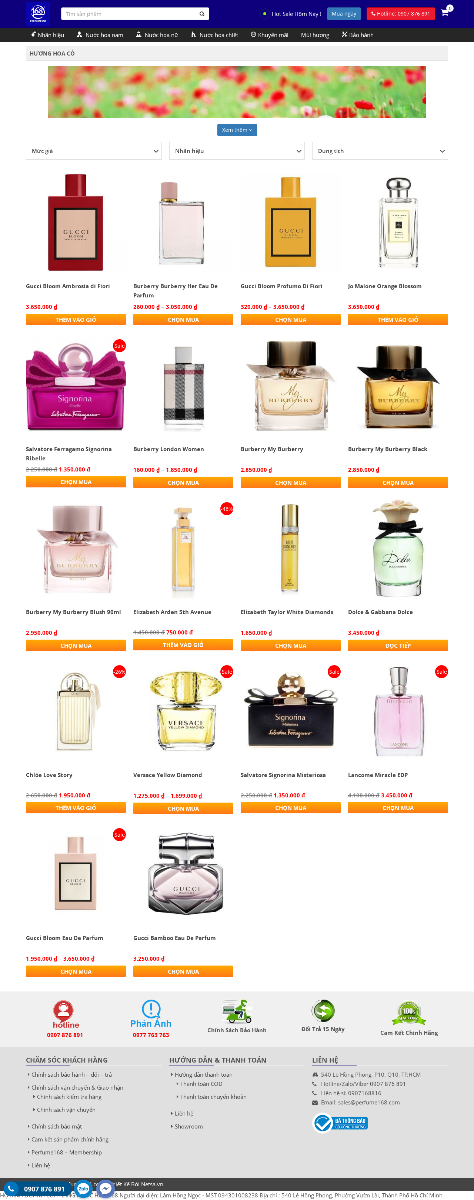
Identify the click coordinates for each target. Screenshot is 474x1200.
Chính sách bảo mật (56, 1126)
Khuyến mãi (273, 35)
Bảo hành (361, 35)
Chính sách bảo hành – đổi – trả (71, 1074)
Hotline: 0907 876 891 (402, 13)
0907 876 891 (65, 1035)
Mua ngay (344, 13)
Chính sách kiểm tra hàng (69, 1096)
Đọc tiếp (398, 645)
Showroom (189, 1126)
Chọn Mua (183, 319)
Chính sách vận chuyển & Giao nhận (77, 1087)
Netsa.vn (152, 1184)
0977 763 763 (151, 1035)
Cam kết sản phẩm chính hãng (70, 1139)
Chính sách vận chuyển (66, 1109)
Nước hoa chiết (218, 35)
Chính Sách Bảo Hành (237, 1030)
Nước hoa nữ (160, 35)
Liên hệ (40, 1165)
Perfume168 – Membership (66, 1152)
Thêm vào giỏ (76, 319)
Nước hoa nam (103, 35)
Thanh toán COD (201, 1083)
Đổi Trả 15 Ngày (323, 1029)
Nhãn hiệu (51, 35)
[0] (444, 11)
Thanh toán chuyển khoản (213, 1096)
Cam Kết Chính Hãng (409, 1032)
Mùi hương (315, 35)
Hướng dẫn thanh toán (204, 1074)
